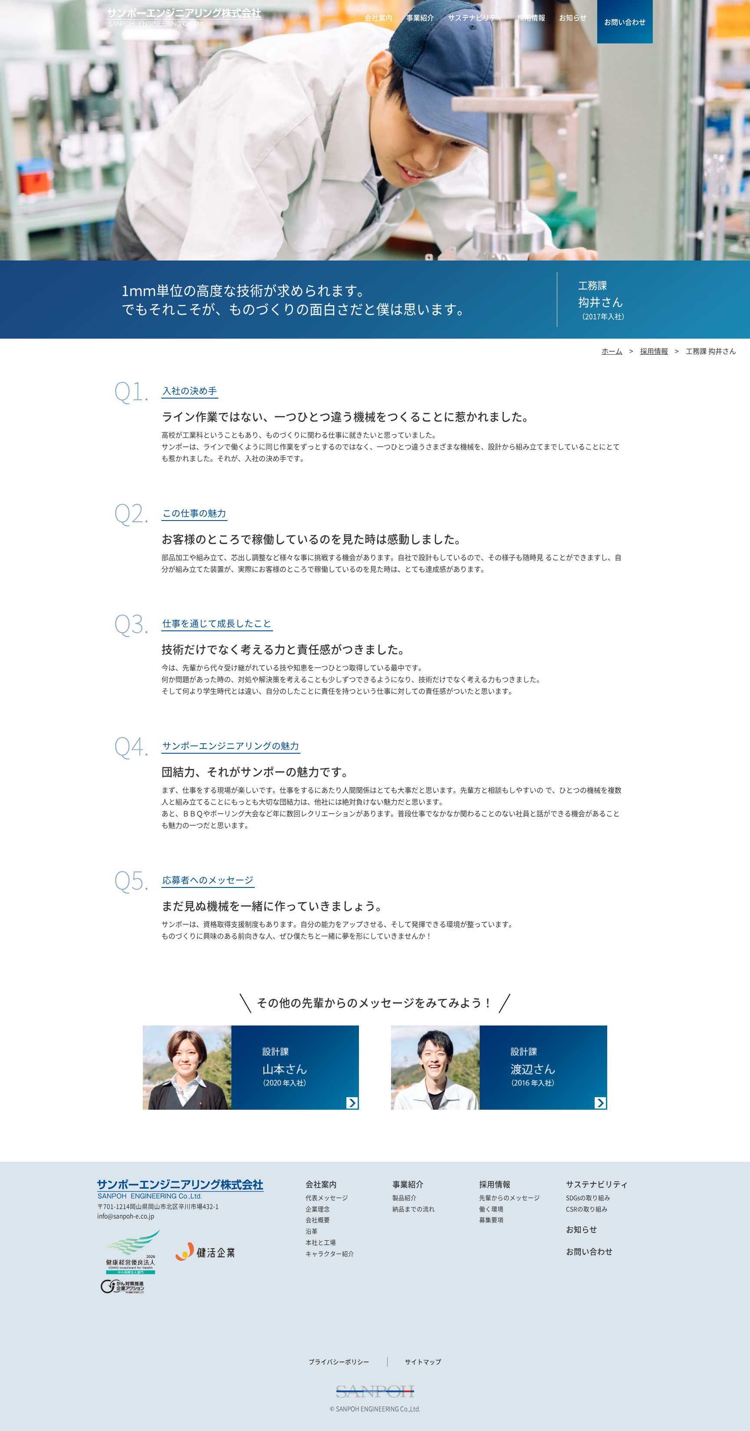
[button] (121, 1315)
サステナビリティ (597, 1184)
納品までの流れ (413, 1209)
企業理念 (318, 1209)
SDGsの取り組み (588, 1198)
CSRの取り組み (587, 1209)
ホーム (612, 351)
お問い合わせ (589, 1251)
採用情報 (654, 351)
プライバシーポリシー (339, 1361)
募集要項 (491, 1220)
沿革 (312, 1231)
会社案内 (321, 1184)
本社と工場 (321, 1242)
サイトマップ (423, 1361)
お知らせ (581, 1229)
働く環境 (491, 1209)
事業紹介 (408, 1184)
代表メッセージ (327, 1198)
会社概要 (318, 1220)
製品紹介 (404, 1198)
